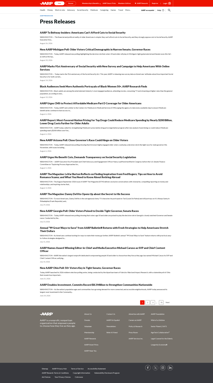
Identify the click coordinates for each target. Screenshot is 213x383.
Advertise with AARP (137, 314)
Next (168, 302)
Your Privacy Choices (63, 377)
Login (165, 3)
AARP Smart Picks (109, 3)
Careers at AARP (135, 320)
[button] (169, 10)
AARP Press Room (46, 16)
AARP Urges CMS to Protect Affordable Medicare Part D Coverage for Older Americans (90, 103)
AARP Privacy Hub (59, 369)
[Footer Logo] (57, 314)
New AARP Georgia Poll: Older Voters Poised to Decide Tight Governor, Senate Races (89, 210)
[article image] (160, 10)
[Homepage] (46, 3)
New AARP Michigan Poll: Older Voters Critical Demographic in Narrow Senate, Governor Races (95, 49)
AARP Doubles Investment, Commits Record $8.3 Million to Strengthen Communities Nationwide (96, 284)
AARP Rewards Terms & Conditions (55, 373)
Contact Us (110, 314)
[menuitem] (42, 11)
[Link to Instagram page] (163, 368)
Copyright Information (81, 373)
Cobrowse (79, 377)
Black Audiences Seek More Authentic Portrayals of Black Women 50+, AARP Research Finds (93, 86)
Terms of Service (77, 369)
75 (161, 302)
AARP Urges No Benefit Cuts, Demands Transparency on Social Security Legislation (88, 157)
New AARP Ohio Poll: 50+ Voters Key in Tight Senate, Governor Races (80, 267)
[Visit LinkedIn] (170, 368)
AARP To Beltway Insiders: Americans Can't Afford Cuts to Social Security (83, 32)
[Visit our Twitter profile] (155, 368)
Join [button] (59, 3)
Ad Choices (46, 377)
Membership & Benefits (90, 3)
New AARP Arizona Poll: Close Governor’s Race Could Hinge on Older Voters (84, 140)
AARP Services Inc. (136, 338)
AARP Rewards (90, 338)
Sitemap (45, 369)
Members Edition (124, 3)
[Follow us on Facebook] (148, 368)
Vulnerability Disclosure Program (107, 373)
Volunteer (88, 326)
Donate (87, 320)
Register (155, 3)
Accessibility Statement (97, 369)
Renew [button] (70, 3)
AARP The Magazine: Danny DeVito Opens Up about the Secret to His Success (85, 194)
